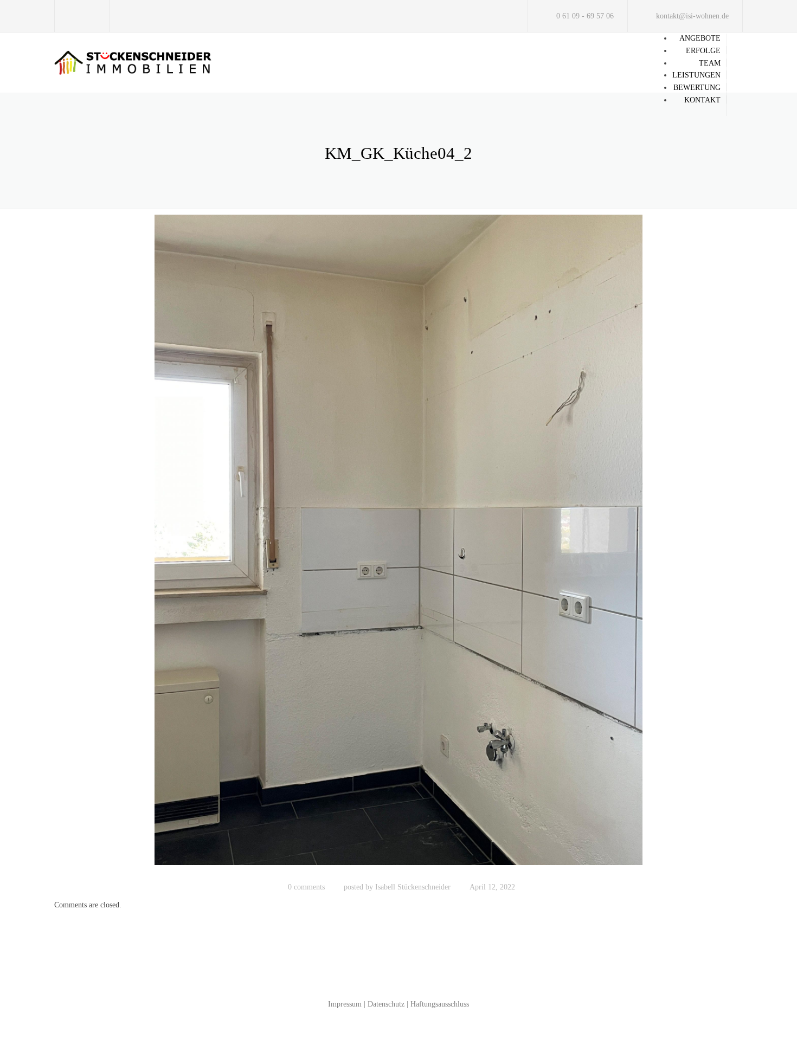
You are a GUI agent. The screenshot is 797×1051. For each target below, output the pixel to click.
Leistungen (696, 75)
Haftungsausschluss (439, 1004)
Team (710, 63)
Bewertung (697, 87)
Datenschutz (386, 1004)
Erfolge (703, 51)
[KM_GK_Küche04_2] (398, 545)
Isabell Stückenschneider (413, 887)
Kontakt (702, 100)
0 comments (306, 887)
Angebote (700, 38)
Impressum (345, 1004)
